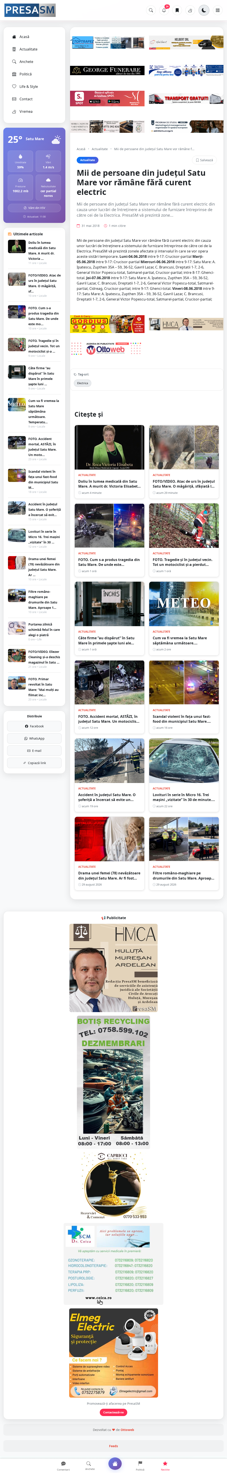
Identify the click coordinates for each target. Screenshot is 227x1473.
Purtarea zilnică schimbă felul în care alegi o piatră (44, 629)
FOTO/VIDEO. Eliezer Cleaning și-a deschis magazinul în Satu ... (44, 657)
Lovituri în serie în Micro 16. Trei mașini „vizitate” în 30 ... (44, 536)
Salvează (206, 160)
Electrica (82, 383)
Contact (26, 99)
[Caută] (151, 10)
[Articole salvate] (177, 10)
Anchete (26, 61)
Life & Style (29, 86)
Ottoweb (127, 1430)
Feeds (113, 1446)
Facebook (37, 726)
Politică (26, 74)
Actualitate (28, 49)
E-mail (36, 751)
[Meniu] (218, 10)
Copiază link (37, 763)
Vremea (26, 111)
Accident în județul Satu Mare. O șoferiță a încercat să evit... (44, 509)
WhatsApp (37, 738)
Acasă (24, 36)
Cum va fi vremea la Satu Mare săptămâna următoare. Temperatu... (43, 411)
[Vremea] (190, 10)
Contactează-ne (113, 1412)
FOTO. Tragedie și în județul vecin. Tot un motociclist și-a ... (44, 346)
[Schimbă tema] (203, 10)
